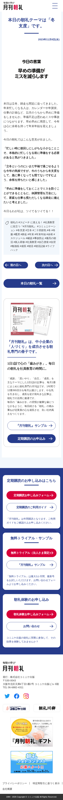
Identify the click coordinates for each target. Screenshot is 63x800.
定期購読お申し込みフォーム (31, 495)
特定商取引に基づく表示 (46, 783)
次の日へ (47, 264)
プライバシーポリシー (14, 783)
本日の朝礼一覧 (31, 283)
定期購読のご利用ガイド (31, 507)
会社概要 (7, 789)
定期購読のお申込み (32, 438)
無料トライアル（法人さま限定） (31, 552)
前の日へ (15, 264)
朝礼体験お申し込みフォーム (31, 614)
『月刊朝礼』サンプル (31, 425)
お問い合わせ (31, 626)
